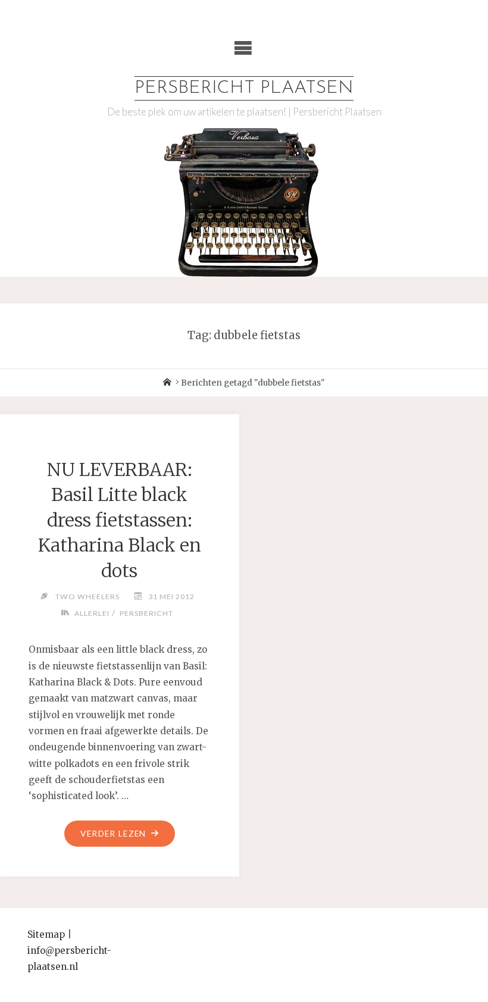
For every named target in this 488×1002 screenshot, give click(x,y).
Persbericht (146, 613)
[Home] (167, 383)
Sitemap (46, 934)
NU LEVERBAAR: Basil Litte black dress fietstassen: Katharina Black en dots (119, 520)
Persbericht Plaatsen (244, 88)
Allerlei (92, 613)
